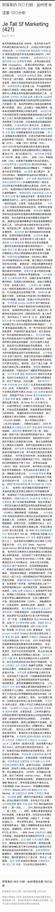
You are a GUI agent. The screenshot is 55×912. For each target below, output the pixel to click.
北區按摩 (21, 75)
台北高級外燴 (23, 50)
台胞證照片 (44, 860)
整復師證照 (31, 373)
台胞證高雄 (38, 192)
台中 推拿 (31, 537)
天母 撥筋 (10, 132)
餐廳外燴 (21, 580)
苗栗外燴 (28, 270)
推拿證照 (38, 210)
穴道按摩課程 (22, 125)
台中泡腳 (35, 761)
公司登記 (14, 96)
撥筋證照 (17, 430)
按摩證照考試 (15, 86)
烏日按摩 (40, 334)
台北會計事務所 (10, 764)
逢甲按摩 (19, 448)
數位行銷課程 (34, 580)
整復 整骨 (10, 398)
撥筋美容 (35, 50)
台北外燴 (38, 235)
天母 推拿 (27, 803)
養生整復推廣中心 (31, 608)
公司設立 (10, 739)
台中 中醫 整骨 (10, 658)
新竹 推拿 (32, 427)
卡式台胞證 (38, 839)
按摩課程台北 (41, 57)
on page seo (26, 708)
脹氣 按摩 (17, 590)
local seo (42, 789)
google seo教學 (26, 302)
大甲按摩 (21, 672)
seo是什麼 (45, 111)
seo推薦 (28, 171)
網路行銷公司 (22, 498)
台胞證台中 (21, 793)
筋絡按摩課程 (43, 850)
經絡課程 (38, 708)
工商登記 (33, 285)
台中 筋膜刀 (24, 384)
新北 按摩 (10, 196)
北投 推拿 (27, 480)
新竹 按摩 (15, 860)
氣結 (36, 619)
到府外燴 (12, 256)
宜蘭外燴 (38, 96)
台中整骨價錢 (22, 622)
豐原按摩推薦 (20, 484)
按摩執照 (32, 75)
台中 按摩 (31, 178)
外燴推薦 (10, 128)
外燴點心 (34, 636)
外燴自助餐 (42, 626)
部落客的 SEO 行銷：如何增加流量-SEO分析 (26, 8)
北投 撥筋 (22, 544)
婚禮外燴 (43, 292)
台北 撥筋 (26, 839)
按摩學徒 (24, 761)
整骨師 (36, 366)
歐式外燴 (39, 153)
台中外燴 (33, 473)
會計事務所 (34, 128)
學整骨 (42, 473)
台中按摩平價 (9, 164)
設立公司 (46, 608)
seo (14, 61)
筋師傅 (8, 711)
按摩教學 (21, 61)
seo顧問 (47, 96)
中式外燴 (12, 302)
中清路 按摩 (26, 96)
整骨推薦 (47, 427)
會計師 (34, 402)
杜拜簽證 (36, 484)
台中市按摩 (13, 373)
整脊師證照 (25, 192)
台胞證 (44, 498)
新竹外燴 (7, 320)
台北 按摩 (38, 391)
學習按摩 (26, 754)
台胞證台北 (20, 427)
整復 (22, 373)
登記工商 (12, 249)
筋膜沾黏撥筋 (34, 736)
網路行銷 (26, 789)
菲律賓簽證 (13, 761)
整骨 (47, 345)
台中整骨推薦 (17, 242)
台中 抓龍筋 (21, 665)
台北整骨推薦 (15, 278)
